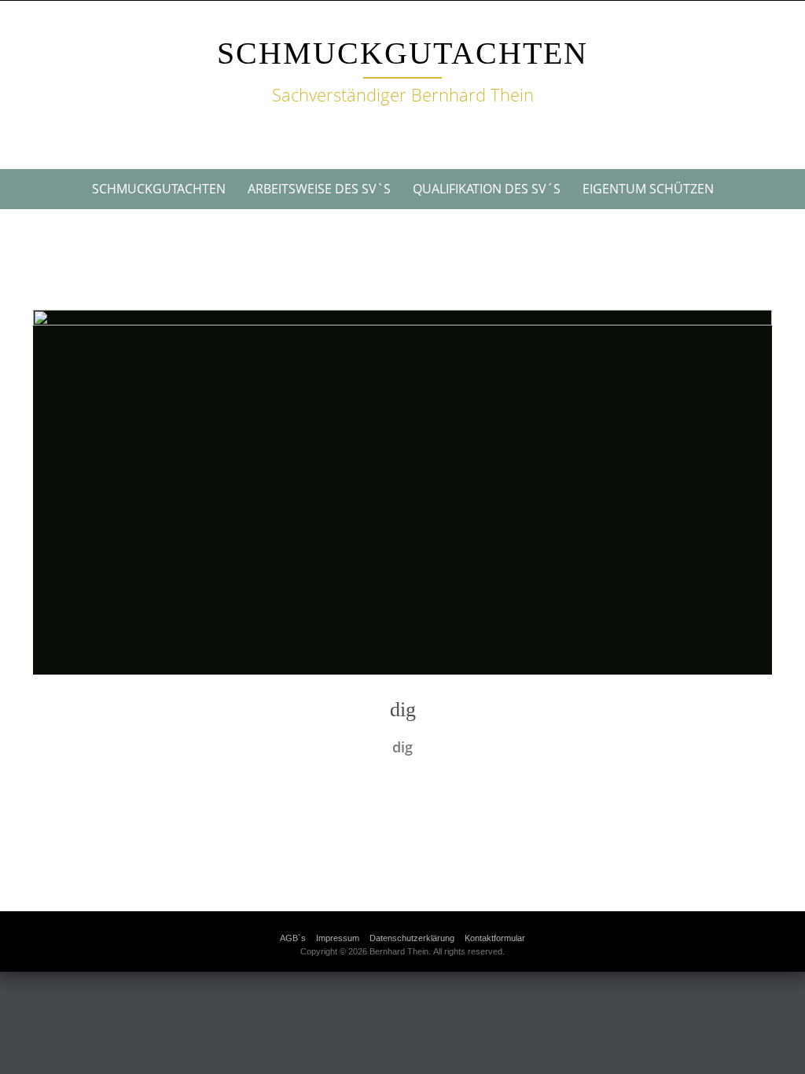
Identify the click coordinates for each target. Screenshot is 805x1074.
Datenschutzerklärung (411, 938)
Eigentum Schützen (648, 188)
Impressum (337, 938)
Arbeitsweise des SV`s (319, 188)
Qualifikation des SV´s (487, 188)
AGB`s (293, 938)
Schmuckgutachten (402, 53)
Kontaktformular (495, 938)
